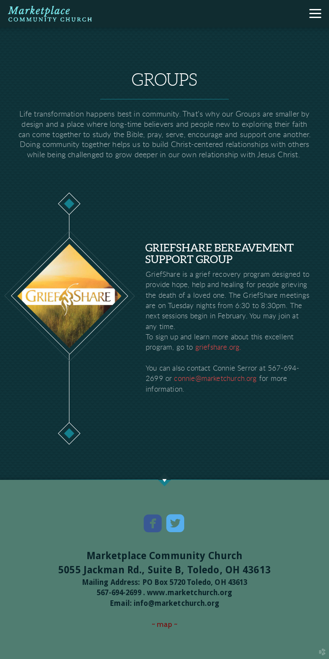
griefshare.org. (218, 347)
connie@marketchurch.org (215, 378)
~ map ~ (164, 624)
